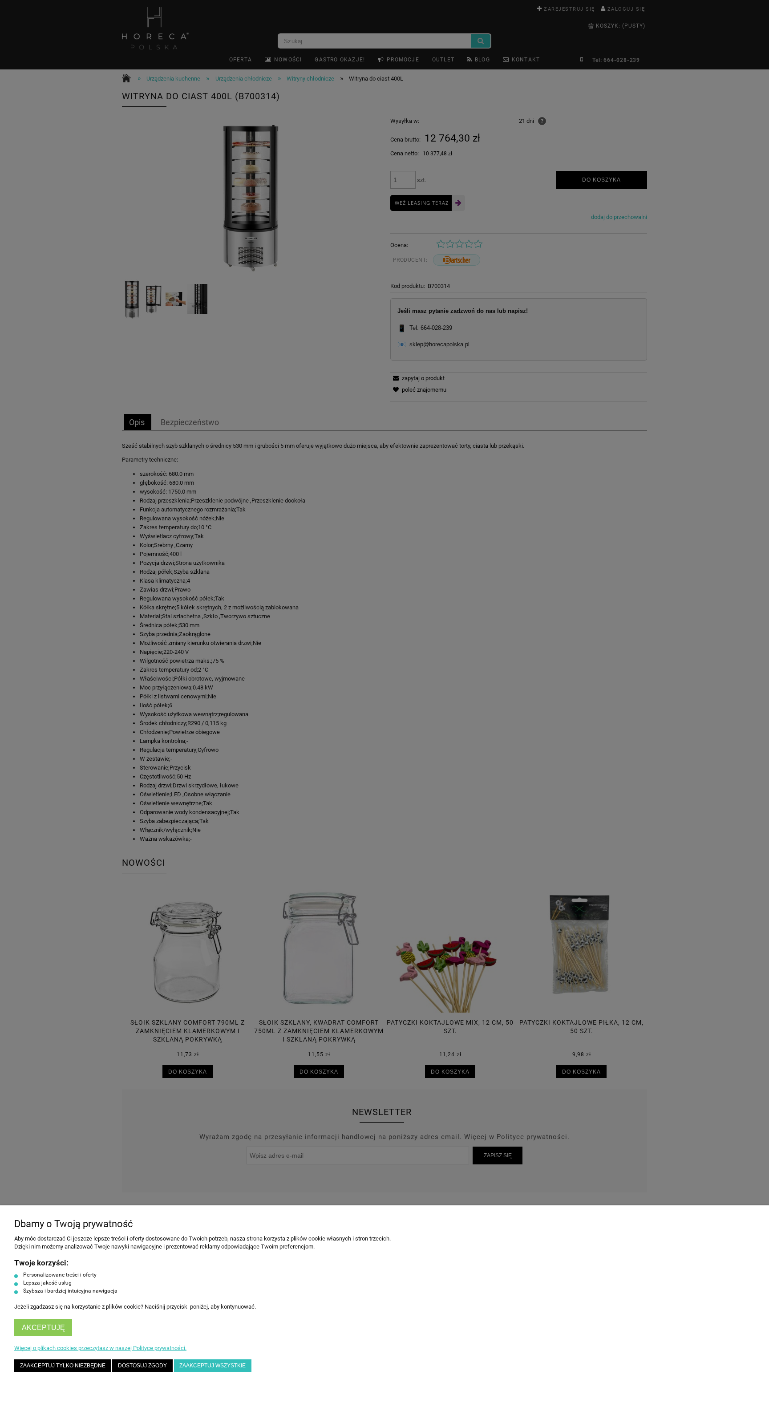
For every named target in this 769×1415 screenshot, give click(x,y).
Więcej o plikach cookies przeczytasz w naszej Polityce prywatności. (100, 1348)
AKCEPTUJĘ (43, 1327)
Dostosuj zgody (142, 1365)
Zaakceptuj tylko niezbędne (62, 1365)
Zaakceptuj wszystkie (212, 1365)
